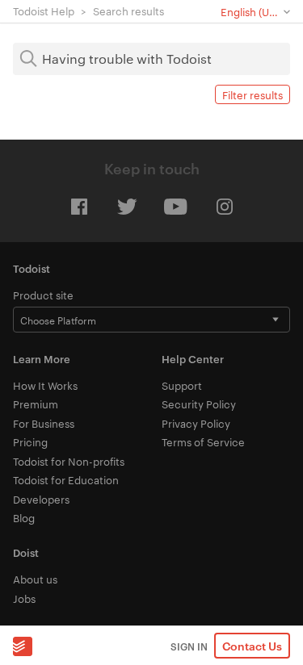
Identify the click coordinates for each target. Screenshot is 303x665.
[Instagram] (224, 206)
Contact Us (252, 645)
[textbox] (151, 59)
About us (35, 578)
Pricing (30, 441)
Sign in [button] (189, 645)
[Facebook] (79, 206)
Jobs (24, 598)
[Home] (22, 645)
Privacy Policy (196, 423)
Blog (24, 517)
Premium (35, 403)
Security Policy (199, 403)
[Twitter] (128, 206)
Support (182, 385)
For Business (43, 423)
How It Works (45, 385)
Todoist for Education (66, 479)
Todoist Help (43, 10)
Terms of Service (203, 441)
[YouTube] (176, 206)
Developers (41, 498)
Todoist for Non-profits (68, 461)
